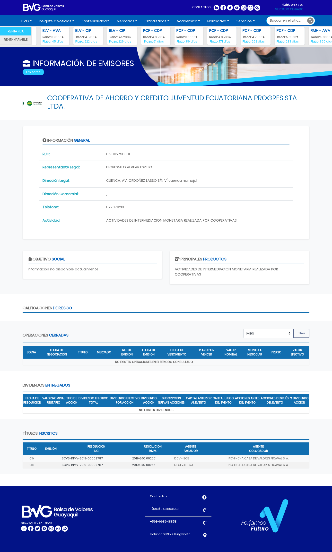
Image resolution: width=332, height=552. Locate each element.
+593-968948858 (163, 521)
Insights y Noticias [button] (55, 21)
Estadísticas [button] (155, 21)
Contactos (158, 496)
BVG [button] (25, 21)
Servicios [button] (244, 21)
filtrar (301, 333)
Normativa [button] (216, 21)
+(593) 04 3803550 (164, 509)
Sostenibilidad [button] (94, 21)
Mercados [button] (125, 21)
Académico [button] (187, 21)
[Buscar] (310, 20)
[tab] (15, 31)
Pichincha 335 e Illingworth (170, 534)
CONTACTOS (201, 7)
